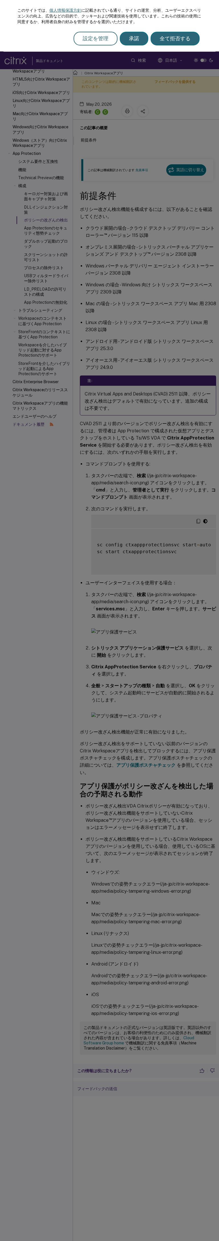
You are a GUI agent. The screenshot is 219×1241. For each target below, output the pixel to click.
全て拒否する (175, 38)
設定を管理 (95, 38)
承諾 (134, 38)
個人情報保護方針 (65, 10)
